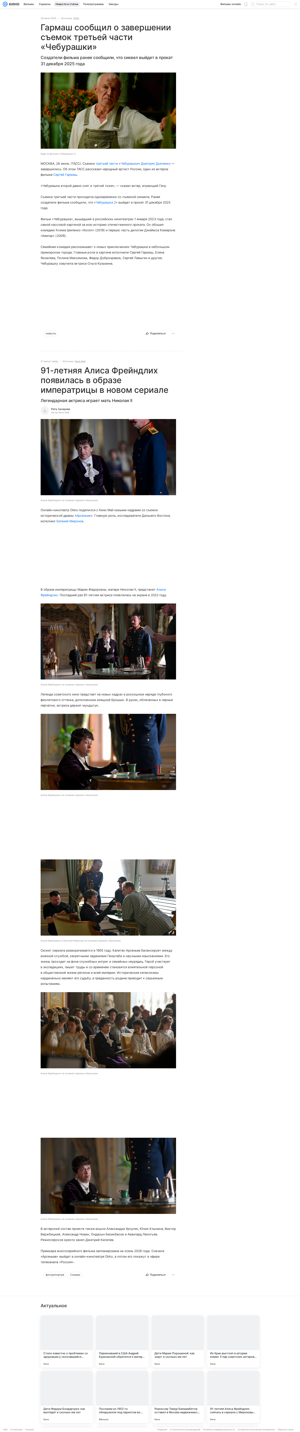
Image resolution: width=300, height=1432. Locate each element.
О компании (16, 1429)
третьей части (107, 163)
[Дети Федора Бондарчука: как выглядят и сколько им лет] (67, 1397)
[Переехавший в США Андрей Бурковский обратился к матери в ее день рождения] (122, 1341)
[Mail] (5, 4)
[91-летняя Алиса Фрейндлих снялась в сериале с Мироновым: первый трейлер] (233, 1397)
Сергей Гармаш (65, 174)
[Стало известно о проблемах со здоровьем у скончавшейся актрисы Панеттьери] (67, 1341)
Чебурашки (129, 163)
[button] (108, 111)
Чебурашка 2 (106, 202)
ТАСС (76, 18)
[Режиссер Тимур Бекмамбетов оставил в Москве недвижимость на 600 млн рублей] (178, 1397)
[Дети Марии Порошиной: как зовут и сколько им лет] (178, 1341)
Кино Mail (80, 361)
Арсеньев (83, 515)
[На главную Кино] (13, 4)
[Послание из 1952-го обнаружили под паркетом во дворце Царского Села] (122, 1397)
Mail (5, 1429)
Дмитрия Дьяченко (155, 163)
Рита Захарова (60, 409)
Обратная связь (286, 1429)
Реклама (29, 1429)
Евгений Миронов (70, 521)
